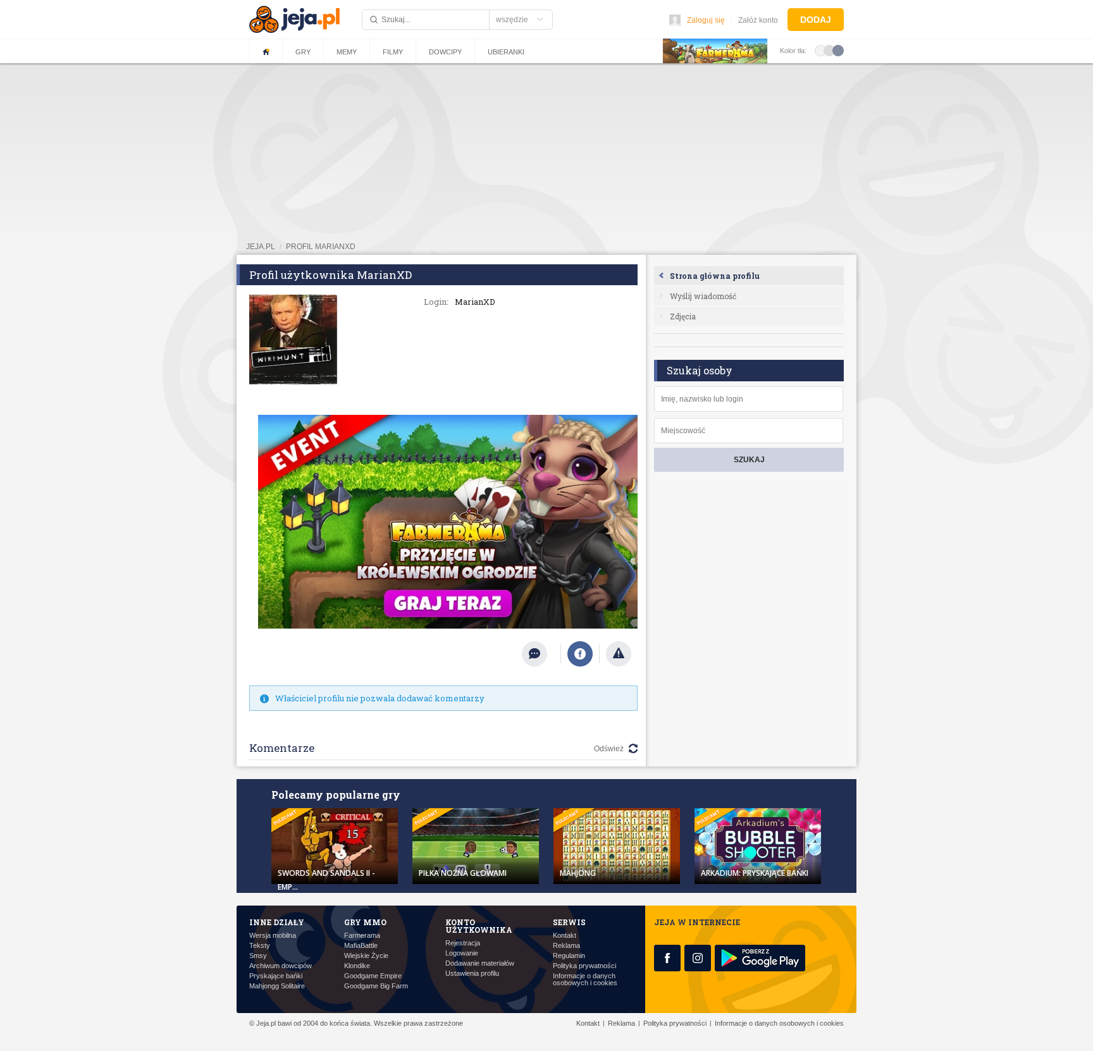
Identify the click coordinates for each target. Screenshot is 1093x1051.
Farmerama (362, 935)
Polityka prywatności (584, 965)
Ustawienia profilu (472, 973)
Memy (347, 52)
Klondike (357, 965)
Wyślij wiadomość (703, 296)
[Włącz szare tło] (829, 50)
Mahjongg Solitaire (277, 986)
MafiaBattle (361, 945)
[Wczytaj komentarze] (541, 654)
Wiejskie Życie (366, 955)
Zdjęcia (683, 316)
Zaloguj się (706, 20)
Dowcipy (445, 52)
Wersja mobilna (272, 935)
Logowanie (461, 953)
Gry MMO (365, 922)
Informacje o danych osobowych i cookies (585, 979)
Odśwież (609, 748)
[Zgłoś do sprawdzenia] (619, 654)
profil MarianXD (320, 246)
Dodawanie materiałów (479, 963)
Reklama (566, 945)
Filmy (393, 52)
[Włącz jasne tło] (820, 50)
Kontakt (564, 935)
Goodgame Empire (373, 976)
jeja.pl (260, 246)
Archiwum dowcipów (280, 965)
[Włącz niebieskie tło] (838, 50)
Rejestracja (462, 943)
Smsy (258, 955)
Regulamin (569, 955)
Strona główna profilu (715, 276)
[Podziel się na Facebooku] (580, 654)
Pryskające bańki (275, 976)
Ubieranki (506, 52)
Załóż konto (758, 20)
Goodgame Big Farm (376, 986)
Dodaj (815, 20)
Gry (303, 52)
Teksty (259, 945)
